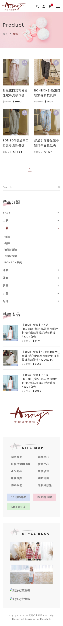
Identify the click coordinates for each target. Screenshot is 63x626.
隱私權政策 (45, 485)
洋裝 (6, 270)
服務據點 (16, 478)
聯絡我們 (16, 485)
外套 (6, 278)
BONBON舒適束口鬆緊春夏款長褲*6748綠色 (16, 143)
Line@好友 (18, 506)
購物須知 (43, 471)
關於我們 (16, 457)
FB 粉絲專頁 (19, 497)
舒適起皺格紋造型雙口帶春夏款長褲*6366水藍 (46, 143)
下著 (6, 228)
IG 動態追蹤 (44, 497)
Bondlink (45, 619)
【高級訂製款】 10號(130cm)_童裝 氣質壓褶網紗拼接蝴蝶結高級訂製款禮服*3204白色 (40, 380)
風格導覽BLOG (20, 464)
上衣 (6, 220)
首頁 (5, 34)
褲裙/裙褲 (10, 249)
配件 (6, 301)
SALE (7, 212)
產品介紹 (16, 471)
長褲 (7, 243)
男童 (6, 285)
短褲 (7, 237)
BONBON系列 (13, 262)
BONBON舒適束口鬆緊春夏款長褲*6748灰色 (47, 93)
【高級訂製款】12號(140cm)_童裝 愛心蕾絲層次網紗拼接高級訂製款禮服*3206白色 (41, 355)
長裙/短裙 (10, 256)
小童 (6, 293)
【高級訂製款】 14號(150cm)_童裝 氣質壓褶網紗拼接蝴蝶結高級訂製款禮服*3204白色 (40, 330)
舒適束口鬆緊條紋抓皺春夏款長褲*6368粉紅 (15, 93)
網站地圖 (43, 478)
